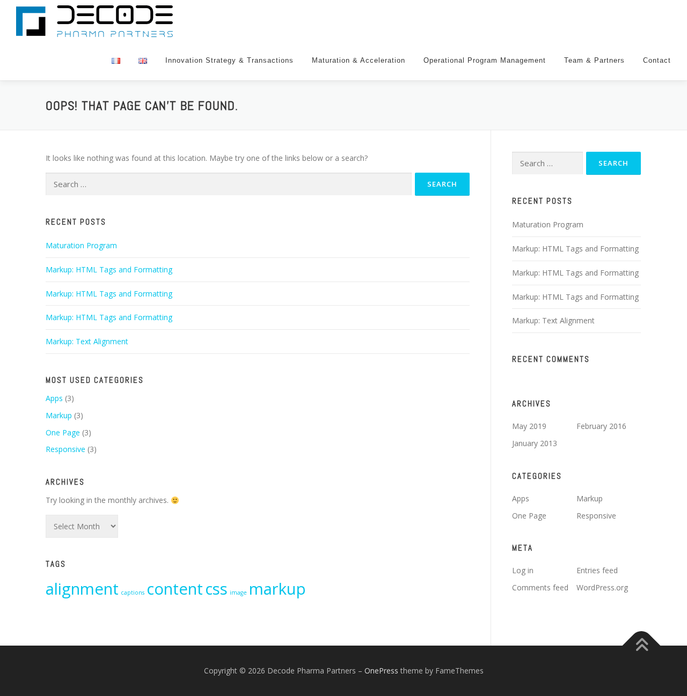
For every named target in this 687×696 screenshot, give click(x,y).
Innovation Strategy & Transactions (229, 60)
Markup (59, 415)
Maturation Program (81, 245)
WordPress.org (602, 587)
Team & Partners (594, 60)
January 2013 (534, 443)
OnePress (381, 670)
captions (132, 592)
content (175, 588)
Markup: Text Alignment (87, 341)
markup (277, 588)
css (216, 588)
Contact (657, 60)
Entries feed (597, 570)
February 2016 (601, 426)
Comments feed (540, 587)
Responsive (65, 449)
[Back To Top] (642, 645)
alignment (82, 588)
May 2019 (529, 426)
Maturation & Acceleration (358, 60)
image (238, 592)
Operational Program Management (484, 60)
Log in (522, 570)
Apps (54, 398)
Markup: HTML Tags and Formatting (109, 269)
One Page (63, 432)
